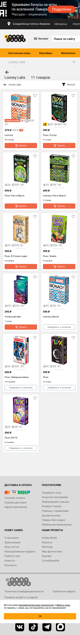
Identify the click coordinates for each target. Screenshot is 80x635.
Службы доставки (15, 502)
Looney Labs (15, 84)
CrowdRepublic (50, 560)
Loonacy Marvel (51, 316)
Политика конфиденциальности (24, 591)
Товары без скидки (53, 519)
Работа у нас (12, 555)
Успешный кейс (13, 316)
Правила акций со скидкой (20, 597)
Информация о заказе (55, 501)
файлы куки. (63, 605)
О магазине (11, 537)
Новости (9, 560)
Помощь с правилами (55, 510)
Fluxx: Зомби (49, 256)
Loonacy (9, 135)
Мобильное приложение (56, 524)
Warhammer (68, 53)
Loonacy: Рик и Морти (54, 195)
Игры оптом (11, 546)
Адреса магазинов (15, 506)
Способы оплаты (14, 497)
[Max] (60, 626)
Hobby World (49, 537)
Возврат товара (51, 506)
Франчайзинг (12, 542)
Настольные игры (19, 53)
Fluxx (45, 377)
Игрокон (47, 542)
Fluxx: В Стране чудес (16, 256)
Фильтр (71, 84)
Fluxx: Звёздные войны (17, 377)
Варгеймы (45, 53)
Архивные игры (51, 515)
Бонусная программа (55, 497)
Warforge (47, 546)
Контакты (10, 565)
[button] (16, 127)
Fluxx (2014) (11, 437)
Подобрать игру (51, 492)
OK (40, 616)
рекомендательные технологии (36, 605)
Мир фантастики (52, 551)
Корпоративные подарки (19, 551)
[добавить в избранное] (35, 96)
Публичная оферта (64, 591)
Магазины (61, 23)
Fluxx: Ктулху (50, 135)
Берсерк (47, 555)
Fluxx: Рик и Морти (14, 195)
